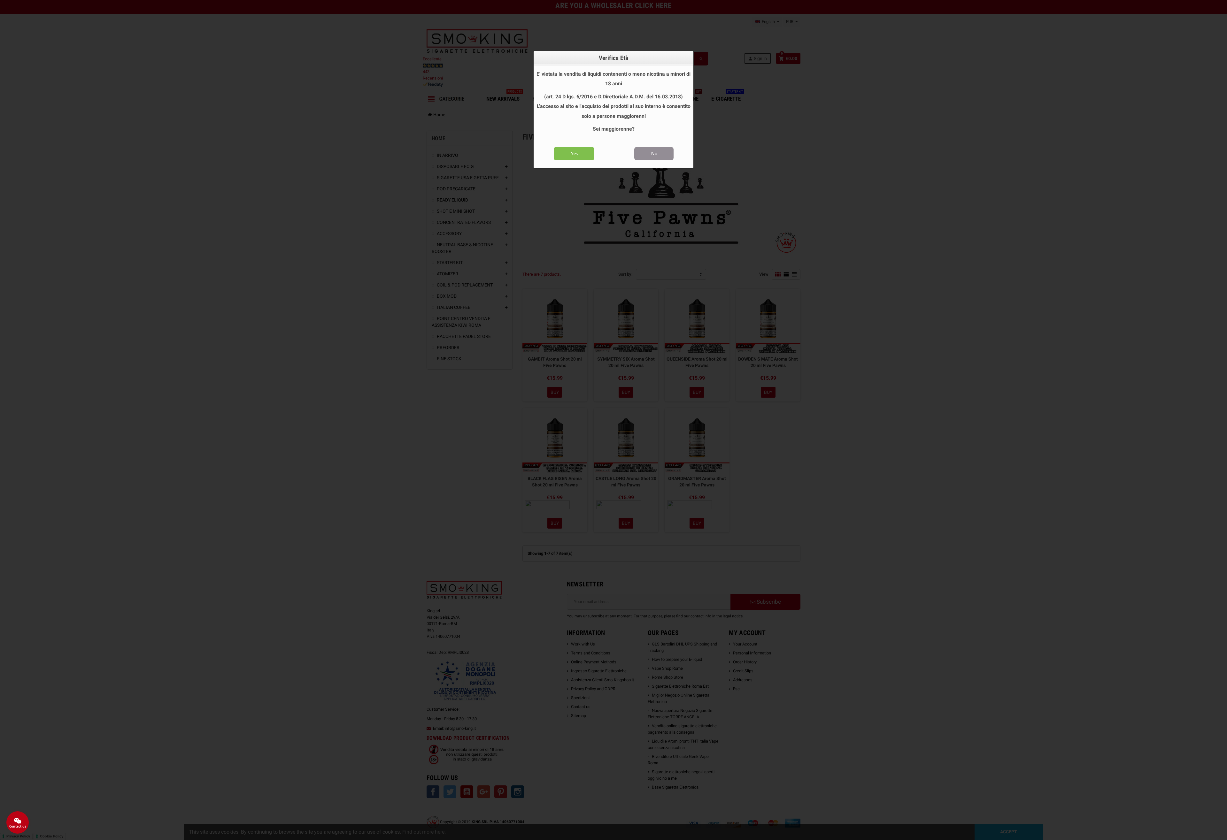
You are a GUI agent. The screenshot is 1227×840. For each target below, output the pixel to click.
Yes (574, 153)
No (654, 153)
